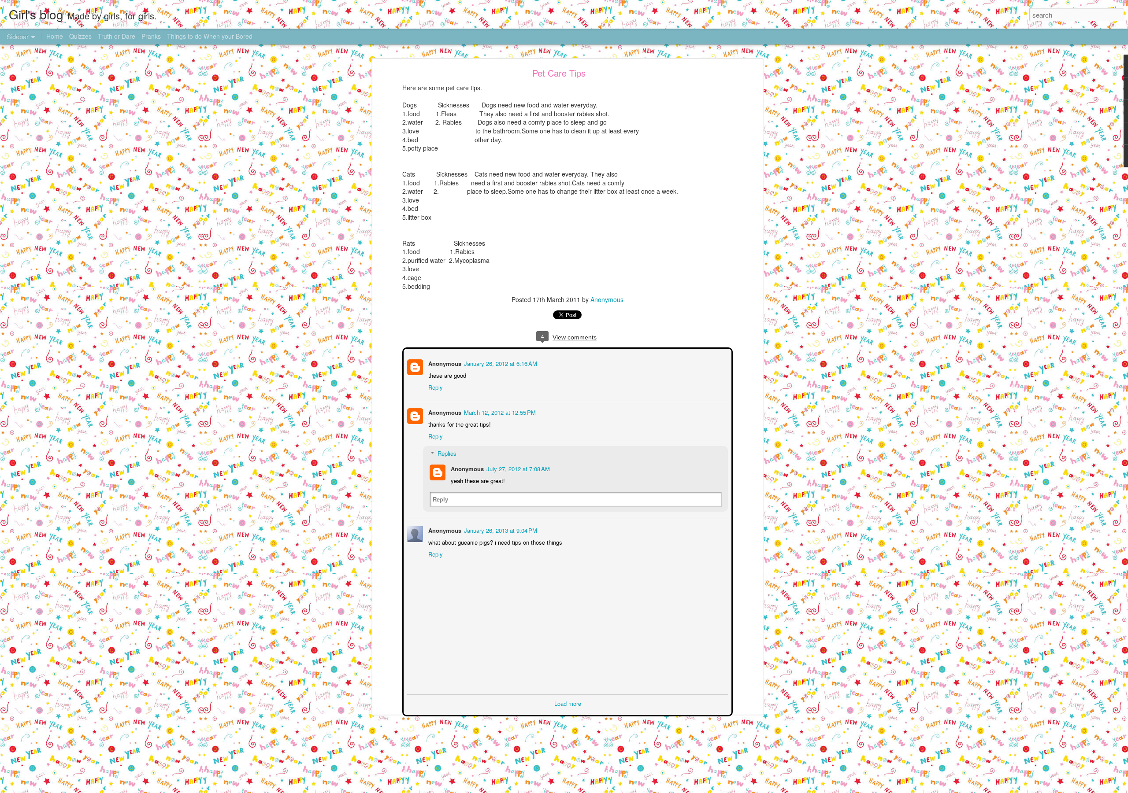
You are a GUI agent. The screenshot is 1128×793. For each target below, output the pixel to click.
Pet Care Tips (559, 72)
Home (54, 36)
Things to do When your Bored (209, 36)
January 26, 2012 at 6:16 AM (499, 362)
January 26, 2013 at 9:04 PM (499, 529)
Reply (434, 386)
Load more (567, 702)
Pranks (151, 36)
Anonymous (606, 299)
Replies (446, 452)
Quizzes (80, 36)
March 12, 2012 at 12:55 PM (499, 411)
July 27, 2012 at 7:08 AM (517, 468)
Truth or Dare (116, 36)
